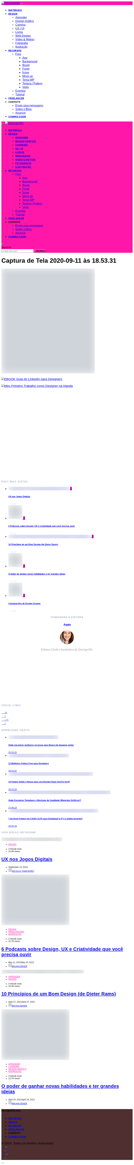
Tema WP (28, 79)
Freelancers (16, 932)
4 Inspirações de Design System (24, 603)
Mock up (27, 76)
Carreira (20, 24)
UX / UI (19, 28)
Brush (26, 65)
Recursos (15, 50)
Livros (19, 32)
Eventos (20, 90)
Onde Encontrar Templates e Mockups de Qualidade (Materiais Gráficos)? (44, 800)
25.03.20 (12, 752)
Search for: (6, 247)
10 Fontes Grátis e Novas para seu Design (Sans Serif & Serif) (39, 782)
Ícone (25, 72)
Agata (67, 624)
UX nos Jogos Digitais (19, 496)
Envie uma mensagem (29, 105)
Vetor (25, 87)
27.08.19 (12, 807)
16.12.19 (12, 789)
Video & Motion (24, 39)
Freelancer (16, 98)
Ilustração (21, 46)
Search (40, 251)
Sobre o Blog (23, 109)
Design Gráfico (24, 21)
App (24, 57)
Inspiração (14, 934)
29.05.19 (12, 826)
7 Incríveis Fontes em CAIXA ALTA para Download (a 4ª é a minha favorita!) (45, 819)
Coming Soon (17, 116)
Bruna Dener (19, 966)
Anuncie (20, 112)
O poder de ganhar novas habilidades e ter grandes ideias (36, 574)
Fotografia (21, 43)
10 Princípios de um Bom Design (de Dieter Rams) (33, 544)
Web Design (23, 35)
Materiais (15, 10)
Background (29, 61)
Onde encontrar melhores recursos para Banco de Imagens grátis (41, 745)
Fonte (25, 68)
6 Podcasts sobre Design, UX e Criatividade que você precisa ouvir (41, 526)
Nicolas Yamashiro (23, 871)
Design (12, 13)
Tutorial (20, 94)
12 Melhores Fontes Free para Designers (28, 763)
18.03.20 (12, 771)
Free (18, 54)
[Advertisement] (67, 433)
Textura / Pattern (32, 83)
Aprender (21, 17)
